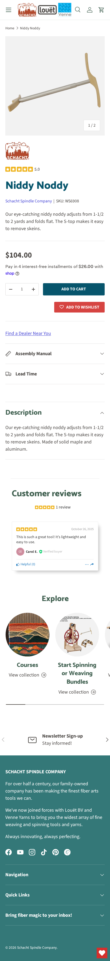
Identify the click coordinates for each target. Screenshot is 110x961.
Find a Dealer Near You (28, 333)
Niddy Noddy (30, 28)
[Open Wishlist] (102, 953)
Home (9, 28)
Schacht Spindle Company (28, 201)
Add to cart (73, 289)
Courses (27, 665)
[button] (101, 10)
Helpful (25, 564)
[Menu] (8, 10)
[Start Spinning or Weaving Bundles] (77, 634)
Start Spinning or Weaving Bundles (77, 673)
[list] (55, 86)
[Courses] (27, 634)
